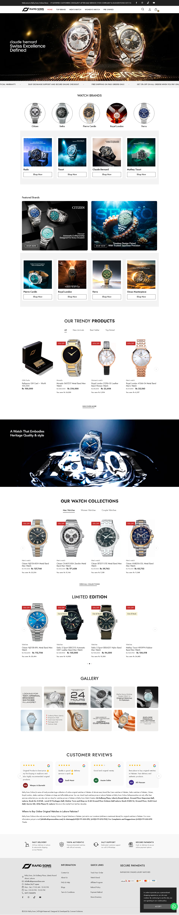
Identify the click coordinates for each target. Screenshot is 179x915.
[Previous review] (20, 776)
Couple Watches (109, 510)
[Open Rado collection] (38, 152)
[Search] (142, 9)
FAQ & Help (65, 882)
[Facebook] (136, 2)
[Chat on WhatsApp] (174, 906)
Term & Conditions (68, 892)
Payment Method (96, 892)
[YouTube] (154, 2)
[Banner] (89, 46)
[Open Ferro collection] (107, 274)
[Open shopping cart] (156, 9)
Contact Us (65, 872)
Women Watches (88, 510)
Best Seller (94, 330)
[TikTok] (148, 2)
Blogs (63, 887)
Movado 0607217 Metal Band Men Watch (71, 384)
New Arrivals (78, 330)
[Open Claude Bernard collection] (107, 152)
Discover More (89, 406)
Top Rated (110, 330)
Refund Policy (95, 887)
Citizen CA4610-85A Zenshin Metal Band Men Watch (71, 564)
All (65, 330)
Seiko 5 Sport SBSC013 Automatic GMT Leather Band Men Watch (71, 648)
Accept (158, 906)
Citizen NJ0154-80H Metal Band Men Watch (35, 564)
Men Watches (69, 510)
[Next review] (159, 776)
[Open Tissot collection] (72, 152)
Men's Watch (75, 9)
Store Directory (96, 897)
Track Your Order (97, 872)
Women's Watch (92, 9)
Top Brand (61, 9)
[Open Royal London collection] (72, 274)
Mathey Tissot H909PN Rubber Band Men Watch (139, 648)
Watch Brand (95, 877)
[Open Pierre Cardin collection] (38, 274)
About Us (64, 877)
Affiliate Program (97, 882)
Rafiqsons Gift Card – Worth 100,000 (34, 384)
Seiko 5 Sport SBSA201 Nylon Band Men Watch (106, 648)
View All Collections (89, 584)
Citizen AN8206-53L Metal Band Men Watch (139, 564)
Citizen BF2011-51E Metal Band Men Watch (106, 564)
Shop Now (37, 174)
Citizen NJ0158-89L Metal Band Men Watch (37, 648)
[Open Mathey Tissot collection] (141, 152)
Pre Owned (109, 9)
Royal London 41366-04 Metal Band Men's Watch (141, 384)
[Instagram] (142, 2)
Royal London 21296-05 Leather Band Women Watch (104, 384)
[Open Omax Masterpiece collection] (141, 274)
